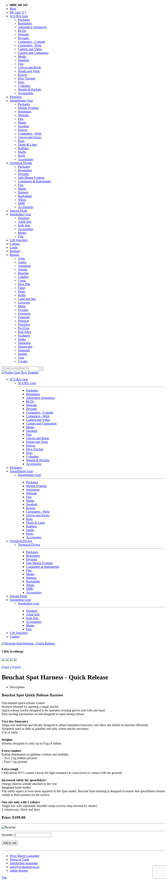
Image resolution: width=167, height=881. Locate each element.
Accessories (25, 93)
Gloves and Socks (29, 137)
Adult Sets (24, 221)
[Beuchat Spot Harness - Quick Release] (28, 643)
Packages (24, 19)
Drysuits (23, 38)
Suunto (22, 354)
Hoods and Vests (29, 71)
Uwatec (23, 361)
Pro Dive (24, 328)
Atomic (22, 269)
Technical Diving (21, 163)
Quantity (7, 835)
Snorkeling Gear (20, 214)
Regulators (25, 23)
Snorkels (23, 60)
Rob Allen (24, 332)
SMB (21, 203)
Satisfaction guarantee (24, 863)
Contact (15, 243)
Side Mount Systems (31, 177)
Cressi (22, 280)
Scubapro (24, 335)
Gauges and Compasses (33, 52)
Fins (20, 63)
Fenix (21, 291)
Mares (22, 306)
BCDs (22, 30)
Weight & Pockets (29, 89)
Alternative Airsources (32, 27)
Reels (21, 155)
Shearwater (25, 346)
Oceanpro (24, 313)
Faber (21, 288)
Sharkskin (24, 343)
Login (14, 247)
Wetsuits (23, 34)
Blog (13, 8)
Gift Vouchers (19, 240)
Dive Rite (24, 284)
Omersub (24, 317)
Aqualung (24, 265)
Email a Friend (11, 667)
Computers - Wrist (29, 45)
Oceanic (23, 310)
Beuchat (23, 273)
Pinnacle (23, 321)
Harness (23, 192)
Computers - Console (31, 41)
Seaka (22, 339)
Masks (22, 56)
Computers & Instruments (34, 181)
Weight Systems (28, 108)
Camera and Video (30, 49)
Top (4, 877)
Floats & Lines (27, 144)
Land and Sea (27, 299)
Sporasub (24, 350)
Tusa (21, 357)
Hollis (22, 295)
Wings (22, 199)
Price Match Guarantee (24, 856)
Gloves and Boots (29, 67)
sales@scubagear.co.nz (24, 867)
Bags (21, 82)
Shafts (22, 152)
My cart (18, 12)
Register (15, 251)
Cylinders (24, 86)
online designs (19, 870)
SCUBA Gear (19, 16)
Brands (14, 254)
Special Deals (18, 210)
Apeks (22, 262)
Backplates (25, 196)
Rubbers (23, 148)
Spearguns (24, 111)
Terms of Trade (19, 859)
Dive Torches (26, 78)
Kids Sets (24, 225)
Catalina (23, 277)
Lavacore (24, 302)
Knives (22, 75)
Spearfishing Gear (21, 100)
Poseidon (24, 324)
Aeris (21, 258)
